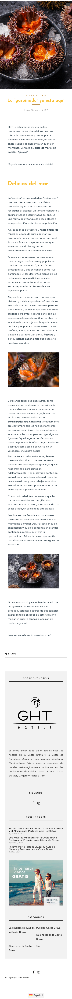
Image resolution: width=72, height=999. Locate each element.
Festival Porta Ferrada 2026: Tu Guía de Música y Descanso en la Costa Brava (32, 848)
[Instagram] (7, 4)
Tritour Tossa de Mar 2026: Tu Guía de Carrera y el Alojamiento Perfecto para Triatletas (36, 829)
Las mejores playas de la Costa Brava (22, 930)
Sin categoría (36, 95)
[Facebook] (33, 803)
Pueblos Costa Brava (48, 927)
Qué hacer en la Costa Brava (49, 937)
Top (38, 946)
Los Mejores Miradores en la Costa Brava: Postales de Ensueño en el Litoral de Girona (34, 839)
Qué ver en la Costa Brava (20, 948)
